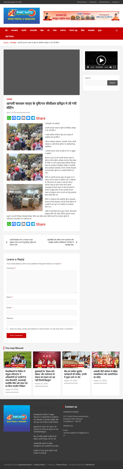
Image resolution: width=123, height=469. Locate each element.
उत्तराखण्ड (14, 30)
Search (88, 78)
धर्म (48, 30)
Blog (8, 365)
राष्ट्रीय (23, 30)
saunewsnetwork (23, 112)
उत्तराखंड (9, 99)
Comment (11, 268)
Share (40, 118)
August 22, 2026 (11, 389)
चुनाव (99, 30)
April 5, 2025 (11, 112)
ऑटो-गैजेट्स (9, 36)
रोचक (55, 30)
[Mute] (110, 67)
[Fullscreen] (114, 67)
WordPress (90, 465)
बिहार (42, 30)
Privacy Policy (81, 2)
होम (6, 30)
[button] (101, 60)
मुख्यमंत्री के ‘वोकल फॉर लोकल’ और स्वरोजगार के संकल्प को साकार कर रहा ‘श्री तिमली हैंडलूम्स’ (45, 376)
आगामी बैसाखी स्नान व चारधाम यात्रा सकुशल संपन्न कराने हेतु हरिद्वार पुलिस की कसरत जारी (23, 242)
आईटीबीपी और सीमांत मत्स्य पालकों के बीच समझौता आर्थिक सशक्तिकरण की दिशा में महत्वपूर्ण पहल (60, 242)
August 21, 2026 (100, 380)
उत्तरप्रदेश (33, 30)
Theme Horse (61, 465)
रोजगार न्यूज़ (73, 30)
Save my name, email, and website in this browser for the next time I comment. (41, 329)
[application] (101, 60)
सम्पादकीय (91, 30)
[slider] (99, 67)
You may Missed (14, 348)
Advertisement (104, 2)
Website (10, 318)
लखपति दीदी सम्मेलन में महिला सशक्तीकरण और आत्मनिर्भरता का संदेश (106, 374)
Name (10, 297)
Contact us (115, 2)
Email (9, 308)
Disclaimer (92, 2)
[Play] (88, 67)
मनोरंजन (63, 30)
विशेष (82, 30)
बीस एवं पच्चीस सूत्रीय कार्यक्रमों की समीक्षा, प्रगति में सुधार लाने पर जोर (75, 374)
